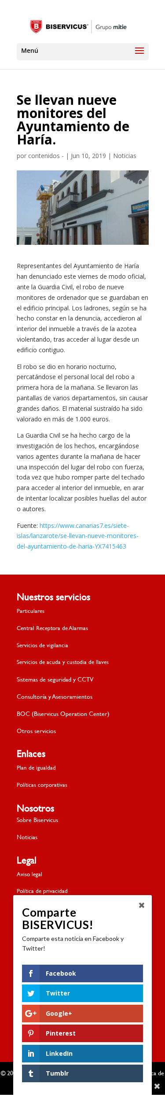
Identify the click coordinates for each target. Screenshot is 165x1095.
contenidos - (46, 155)
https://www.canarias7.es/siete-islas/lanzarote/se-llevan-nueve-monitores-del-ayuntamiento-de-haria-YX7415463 (78, 536)
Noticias (124, 155)
